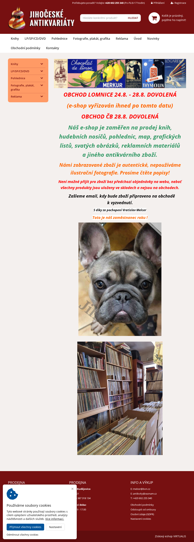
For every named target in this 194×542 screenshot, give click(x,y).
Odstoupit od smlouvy (143, 509)
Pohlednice (59, 38)
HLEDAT (133, 18)
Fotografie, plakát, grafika (91, 38)
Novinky (153, 38)
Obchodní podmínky (25, 48)
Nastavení (55, 527)
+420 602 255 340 (142, 498)
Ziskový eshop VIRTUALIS (170, 536)
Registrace (180, 3)
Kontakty (52, 48)
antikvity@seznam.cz (145, 493)
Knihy (15, 38)
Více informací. (54, 519)
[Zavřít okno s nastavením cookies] (72, 489)
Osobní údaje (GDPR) (142, 514)
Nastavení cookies (141, 518)
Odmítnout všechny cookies (22, 534)
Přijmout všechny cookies (25, 527)
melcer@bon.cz (141, 489)
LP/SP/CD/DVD (35, 38)
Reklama (122, 38)
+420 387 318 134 (81, 498)
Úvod (138, 38)
